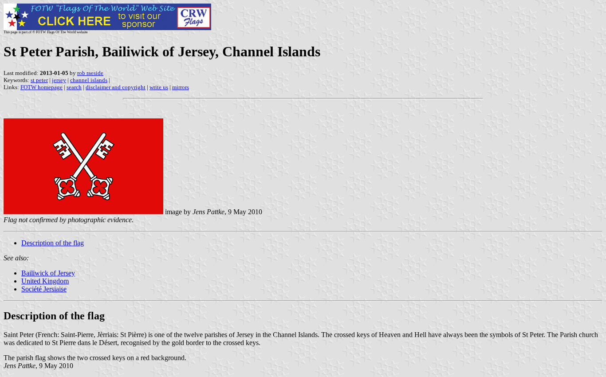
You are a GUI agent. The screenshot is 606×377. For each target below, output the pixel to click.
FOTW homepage (41, 87)
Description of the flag (52, 243)
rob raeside (90, 73)
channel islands (88, 80)
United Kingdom (45, 281)
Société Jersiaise (44, 289)
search (74, 87)
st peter (39, 80)
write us (159, 87)
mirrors (180, 87)
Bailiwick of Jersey (48, 273)
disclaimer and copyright (116, 87)
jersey (59, 80)
